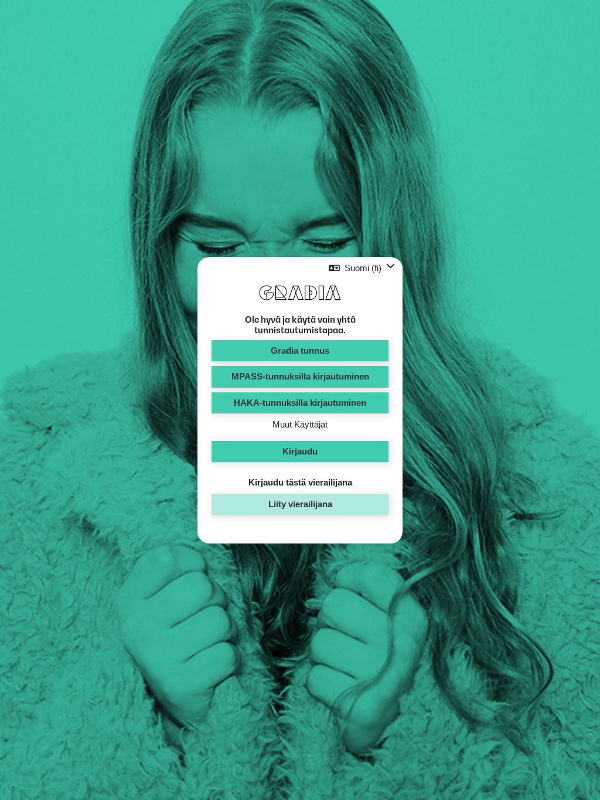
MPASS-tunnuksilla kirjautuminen (300, 376)
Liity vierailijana (300, 504)
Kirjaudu (300, 451)
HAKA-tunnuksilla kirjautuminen (300, 403)
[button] (362, 268)
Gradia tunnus (300, 350)
